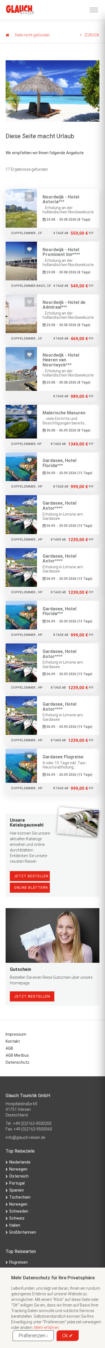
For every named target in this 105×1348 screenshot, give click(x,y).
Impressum (16, 1034)
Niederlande (20, 1162)
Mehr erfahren (46, 1327)
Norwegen (18, 1169)
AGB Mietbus (17, 1055)
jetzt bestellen (32, 996)
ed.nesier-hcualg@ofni (25, 1137)
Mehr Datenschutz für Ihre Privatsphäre (53, 1277)
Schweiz (17, 1218)
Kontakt (13, 1041)
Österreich (19, 1176)
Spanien (16, 1190)
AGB (9, 1048)
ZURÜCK (91, 35)
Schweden (18, 1211)
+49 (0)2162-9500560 (33, 1129)
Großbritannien (22, 1232)
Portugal (17, 1183)
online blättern (31, 888)
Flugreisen (18, 1262)
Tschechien (20, 1197)
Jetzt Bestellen (31, 876)
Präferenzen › (33, 1335)
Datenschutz (17, 1062)
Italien (14, 1225)
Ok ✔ (67, 1335)
